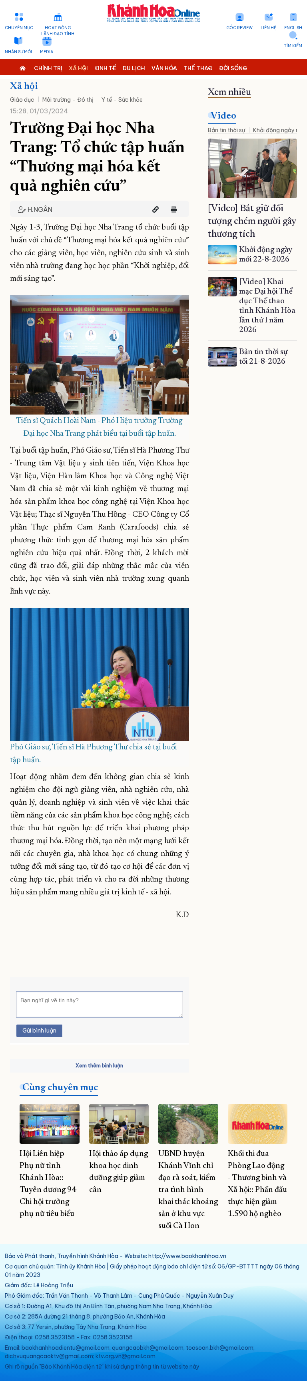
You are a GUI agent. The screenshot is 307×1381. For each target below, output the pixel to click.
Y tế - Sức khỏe (122, 99)
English (293, 27)
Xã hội (24, 86)
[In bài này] (172, 209)
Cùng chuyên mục (60, 1088)
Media (46, 51)
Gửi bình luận (39, 1030)
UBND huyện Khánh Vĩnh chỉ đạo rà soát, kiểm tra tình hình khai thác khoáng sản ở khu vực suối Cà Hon (188, 1190)
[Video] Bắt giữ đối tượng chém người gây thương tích (252, 221)
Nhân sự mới (18, 51)
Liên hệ (268, 27)
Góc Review (239, 27)
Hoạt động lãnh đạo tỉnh (57, 30)
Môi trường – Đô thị (68, 99)
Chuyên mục (19, 27)
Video (223, 116)
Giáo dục (22, 99)
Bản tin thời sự (226, 130)
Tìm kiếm (293, 45)
